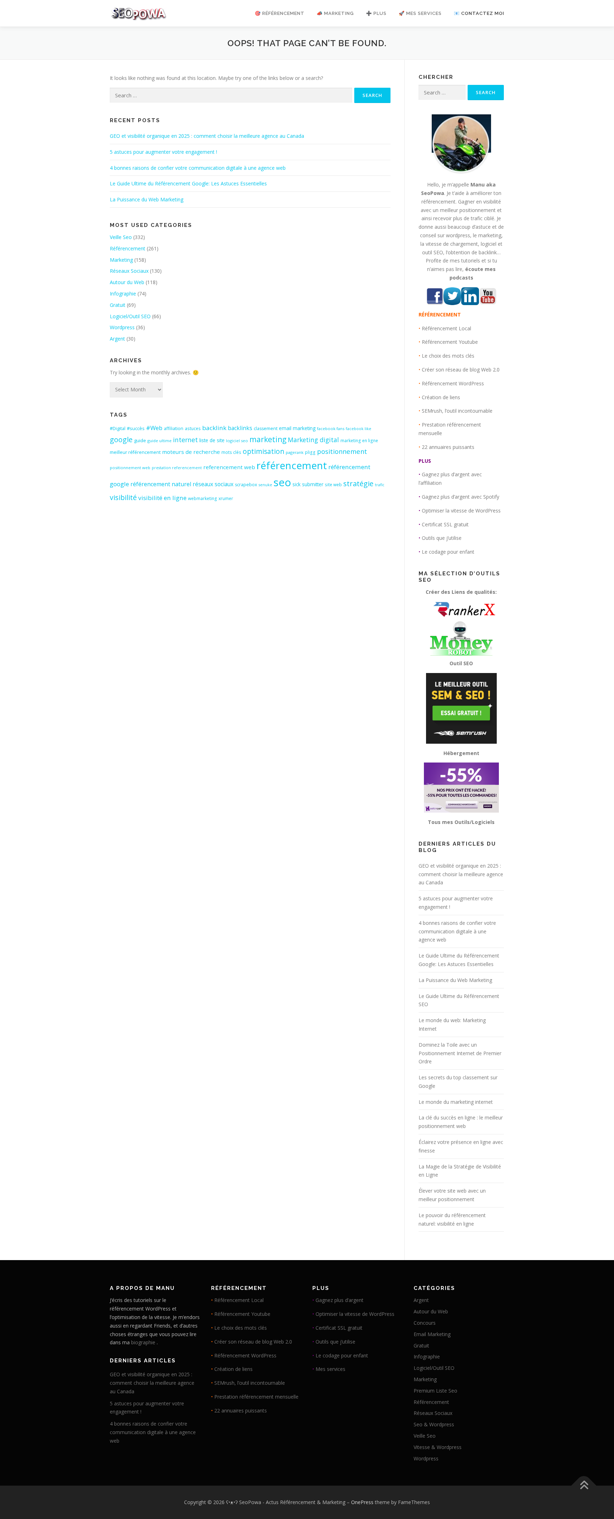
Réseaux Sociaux (129, 270)
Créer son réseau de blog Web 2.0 (461, 369)
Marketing (121, 259)
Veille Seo (121, 237)
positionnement (342, 451)
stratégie (358, 483)
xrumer (226, 498)
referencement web (229, 467)
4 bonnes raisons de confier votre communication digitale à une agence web (198, 167)
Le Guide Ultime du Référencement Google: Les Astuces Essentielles (188, 183)
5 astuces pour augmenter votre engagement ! (163, 151)
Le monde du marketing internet (456, 1101)
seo (282, 482)
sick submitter (307, 484)
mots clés (231, 452)
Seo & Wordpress (434, 1424)
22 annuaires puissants (448, 447)
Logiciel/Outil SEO (130, 316)
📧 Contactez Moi (479, 13)
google (121, 439)
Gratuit (117, 305)
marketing (267, 439)
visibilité (123, 497)
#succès (136, 428)
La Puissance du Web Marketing (146, 199)
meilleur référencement (135, 452)
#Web (154, 428)
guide (140, 440)
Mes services (330, 1369)
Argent (117, 338)
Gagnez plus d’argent (339, 1300)
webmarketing (202, 498)
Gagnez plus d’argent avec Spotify (460, 496)
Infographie (123, 293)
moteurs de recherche (191, 451)
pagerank (294, 452)
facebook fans (330, 428)
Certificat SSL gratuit (445, 524)
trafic (379, 484)
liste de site (212, 440)
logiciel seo (237, 440)
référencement (292, 465)
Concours (425, 1322)
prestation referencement (177, 467)
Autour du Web (127, 282)
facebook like (358, 428)
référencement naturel (160, 484)
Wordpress (122, 327)
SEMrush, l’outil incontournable (457, 410)
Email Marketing (432, 1334)
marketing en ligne (359, 441)
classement (266, 428)
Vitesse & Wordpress (438, 1447)
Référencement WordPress (453, 383)
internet (185, 439)
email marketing (297, 428)
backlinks (240, 428)
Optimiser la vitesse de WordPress (461, 510)
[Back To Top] (584, 1485)
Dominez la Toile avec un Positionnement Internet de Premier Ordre (460, 1053)
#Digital (117, 428)
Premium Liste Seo (435, 1390)
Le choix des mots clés (448, 355)
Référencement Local (446, 328)
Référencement (127, 248)
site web (333, 485)
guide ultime (159, 440)
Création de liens (441, 397)
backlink (214, 428)
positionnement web (130, 467)
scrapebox (246, 485)
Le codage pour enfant (448, 551)
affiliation (173, 428)
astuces (193, 428)
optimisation (263, 451)
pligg (310, 452)
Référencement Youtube (450, 341)
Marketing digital (313, 439)
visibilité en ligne (162, 498)
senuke (265, 484)
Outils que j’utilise (442, 538)
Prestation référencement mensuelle (256, 1396)
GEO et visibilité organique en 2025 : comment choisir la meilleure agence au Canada (207, 135)
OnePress (362, 1502)
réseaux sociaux (213, 484)
